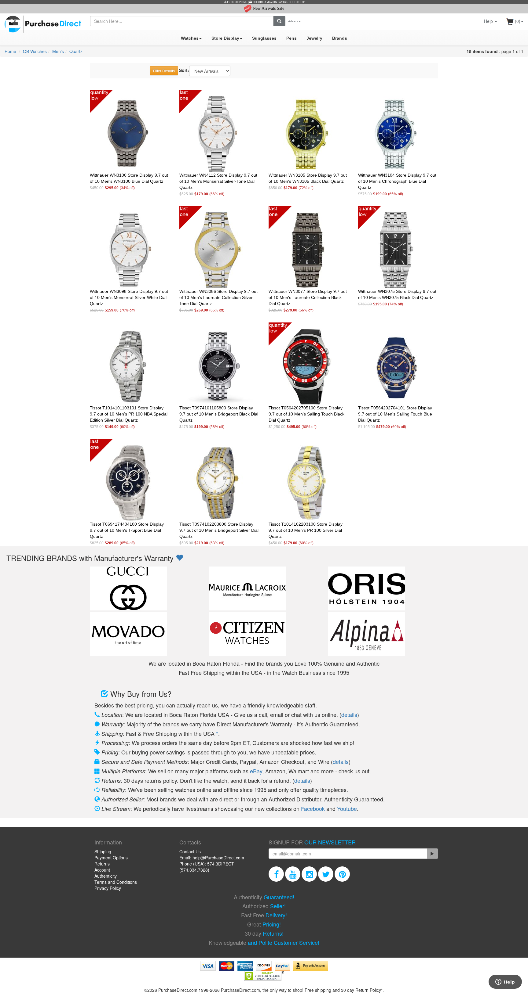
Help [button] (489, 21)
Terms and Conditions (115, 882)
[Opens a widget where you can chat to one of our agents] (505, 982)
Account (102, 870)
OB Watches (35, 51)
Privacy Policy (107, 888)
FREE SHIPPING (237, 2)
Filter (164, 70)
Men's (58, 51)
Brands (339, 38)
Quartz (75, 51)
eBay (256, 771)
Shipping (102, 851)
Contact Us (190, 851)
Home (10, 51)
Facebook (313, 808)
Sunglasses (264, 38)
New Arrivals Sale (267, 8)
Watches (190, 38)
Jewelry (314, 38)
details (349, 714)
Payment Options (111, 857)
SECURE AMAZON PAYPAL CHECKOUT (278, 2)
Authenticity (105, 876)
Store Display (225, 38)
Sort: (184, 70)
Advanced (295, 21)
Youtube (347, 808)
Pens (291, 38)
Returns (102, 864)
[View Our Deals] (179, 557)
